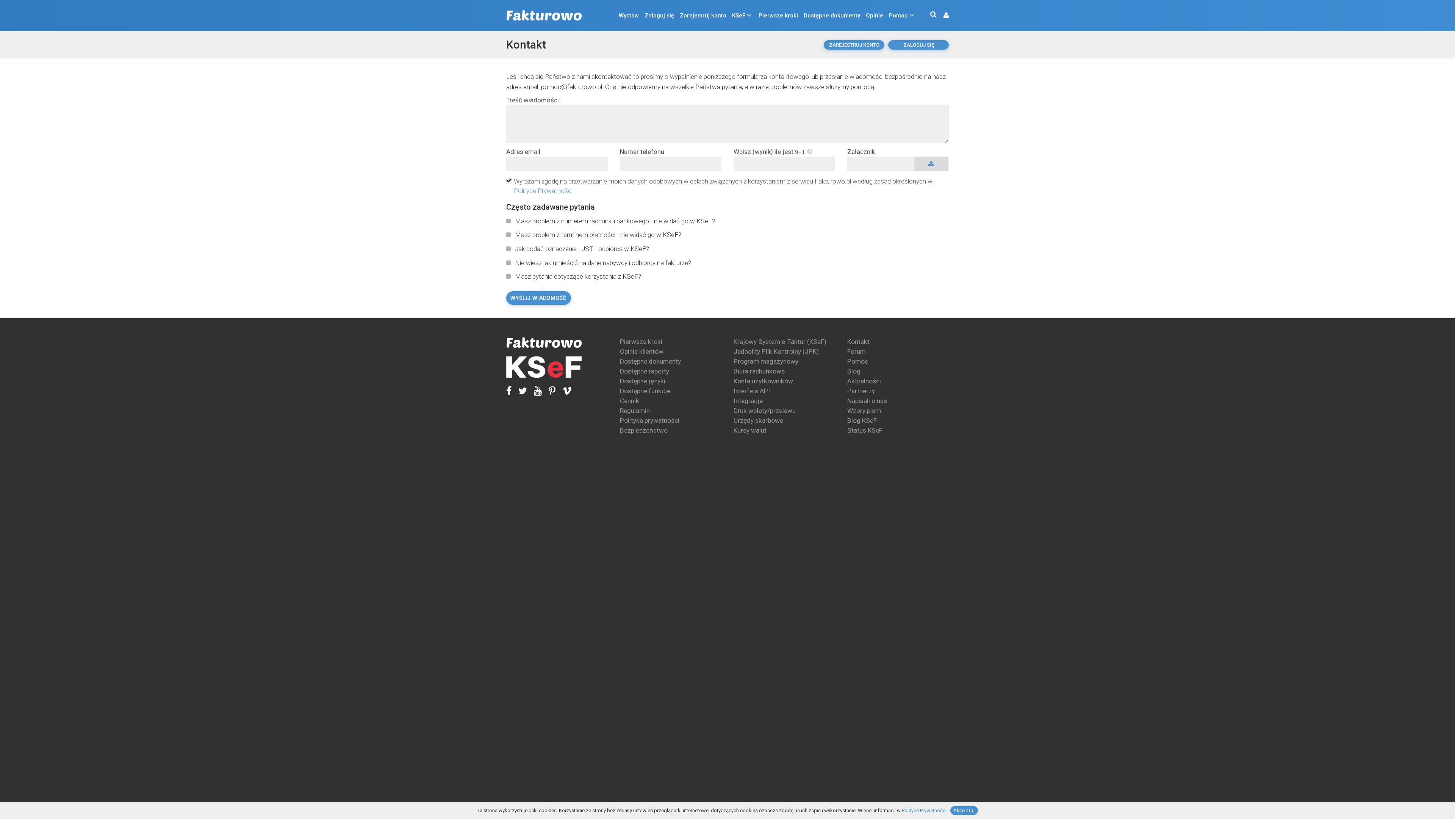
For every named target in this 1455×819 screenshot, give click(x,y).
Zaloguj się (659, 15)
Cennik (629, 401)
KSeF (738, 15)
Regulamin (635, 410)
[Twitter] (519, 390)
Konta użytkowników (763, 381)
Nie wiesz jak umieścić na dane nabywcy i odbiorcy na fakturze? (603, 263)
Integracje (748, 401)
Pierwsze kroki (778, 15)
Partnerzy (861, 391)
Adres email (523, 152)
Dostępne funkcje (645, 391)
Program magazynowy (766, 361)
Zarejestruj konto (703, 15)
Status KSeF (864, 430)
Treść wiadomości (532, 100)
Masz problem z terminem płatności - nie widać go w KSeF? (598, 234)
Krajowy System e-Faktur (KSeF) (780, 341)
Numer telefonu (642, 152)
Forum (856, 351)
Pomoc (898, 15)
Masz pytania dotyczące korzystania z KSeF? (578, 276)
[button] (942, 15)
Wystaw (629, 15)
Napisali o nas (867, 401)
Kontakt (526, 44)
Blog (853, 371)
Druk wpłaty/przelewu (765, 410)
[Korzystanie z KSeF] (544, 367)
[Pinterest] (548, 390)
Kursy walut (750, 430)
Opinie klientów (641, 351)
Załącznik (861, 152)
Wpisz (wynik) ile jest (764, 152)
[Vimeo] (563, 390)
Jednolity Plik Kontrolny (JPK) (776, 351)
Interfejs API (752, 391)
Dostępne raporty (644, 371)
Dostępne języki (642, 381)
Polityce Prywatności (543, 191)
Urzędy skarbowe (758, 420)
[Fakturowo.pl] (544, 16)
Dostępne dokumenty (832, 15)
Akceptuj (964, 810)
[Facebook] (509, 390)
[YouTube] (534, 390)
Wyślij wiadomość (538, 298)
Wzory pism (864, 410)
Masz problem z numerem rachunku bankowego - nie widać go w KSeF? (615, 221)
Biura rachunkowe (759, 371)
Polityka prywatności (649, 420)
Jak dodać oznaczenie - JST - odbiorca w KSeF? (582, 249)
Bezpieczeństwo (644, 430)
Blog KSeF (862, 420)
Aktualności (864, 381)
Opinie (874, 15)
